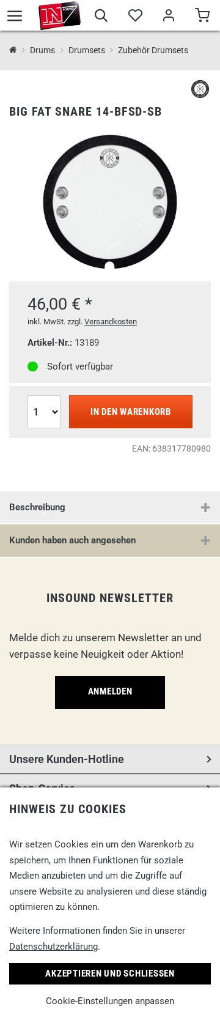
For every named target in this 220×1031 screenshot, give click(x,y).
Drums (42, 50)
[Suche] (101, 17)
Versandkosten (110, 321)
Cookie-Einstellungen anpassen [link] (110, 1001)
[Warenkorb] (202, 17)
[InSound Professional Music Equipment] (59, 15)
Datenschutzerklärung (53, 946)
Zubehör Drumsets (153, 50)
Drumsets (86, 50)
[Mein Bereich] (168, 17)
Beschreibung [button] (37, 507)
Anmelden (110, 691)
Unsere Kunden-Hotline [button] (66, 759)
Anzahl (43, 394)
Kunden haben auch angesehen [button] (72, 540)
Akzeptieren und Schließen (110, 973)
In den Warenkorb (130, 411)
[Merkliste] (135, 17)
